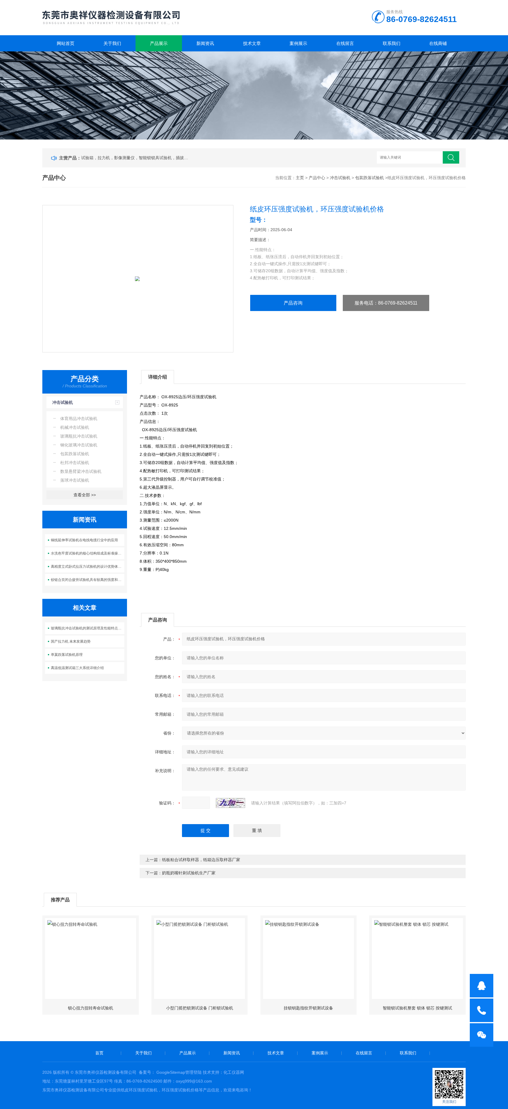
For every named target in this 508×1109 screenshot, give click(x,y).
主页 (300, 177)
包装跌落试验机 (369, 177)
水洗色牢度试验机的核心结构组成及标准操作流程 (88, 553)
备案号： (147, 1072)
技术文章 (252, 43)
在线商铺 (438, 43)
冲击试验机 (340, 177)
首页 (99, 1053)
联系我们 (391, 43)
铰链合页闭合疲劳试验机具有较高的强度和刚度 (88, 580)
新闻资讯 (205, 43)
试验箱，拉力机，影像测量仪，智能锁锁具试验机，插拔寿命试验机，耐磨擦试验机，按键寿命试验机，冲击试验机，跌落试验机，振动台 (135, 157)
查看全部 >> (84, 495)
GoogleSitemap (170, 1072)
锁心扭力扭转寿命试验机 (90, 1008)
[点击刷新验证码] (230, 803)
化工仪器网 (233, 1072)
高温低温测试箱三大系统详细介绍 (77, 668)
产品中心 (317, 177)
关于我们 (112, 43)
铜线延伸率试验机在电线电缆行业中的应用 (84, 540)
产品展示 (159, 43)
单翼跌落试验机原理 (67, 655)
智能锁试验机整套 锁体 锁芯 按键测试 (417, 1008)
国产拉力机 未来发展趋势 (71, 641)
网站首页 (65, 43)
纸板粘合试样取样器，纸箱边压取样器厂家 (201, 859)
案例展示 (298, 43)
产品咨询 (293, 302)
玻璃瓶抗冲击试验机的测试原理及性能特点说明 (88, 628)
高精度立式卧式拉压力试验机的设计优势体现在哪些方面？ (88, 566)
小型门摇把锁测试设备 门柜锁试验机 (199, 1008)
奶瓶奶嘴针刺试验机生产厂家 (188, 873)
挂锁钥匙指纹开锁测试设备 (308, 1008)
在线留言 (345, 43)
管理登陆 (193, 1072)
